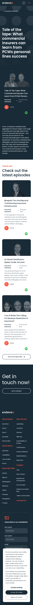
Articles (4, 473)
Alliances (19, 437)
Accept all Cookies (16, 592)
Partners (19, 432)
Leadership (19, 424)
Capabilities (6, 455)
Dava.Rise (5, 437)
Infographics (6, 499)
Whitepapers (6, 482)
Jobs (17, 470)
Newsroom (19, 460)
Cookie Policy (20, 568)
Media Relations (21, 456)
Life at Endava (20, 485)
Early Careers (20, 474)
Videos (4, 490)
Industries (5, 451)
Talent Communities (23, 496)
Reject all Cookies (16, 597)
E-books (4, 503)
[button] (23, 3)
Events (4, 463)
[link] (26, 112)
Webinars (5, 486)
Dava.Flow (5, 424)
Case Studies (6, 459)
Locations (19, 428)
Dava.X (4, 428)
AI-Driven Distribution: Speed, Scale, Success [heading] (14, 261)
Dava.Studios (6, 441)
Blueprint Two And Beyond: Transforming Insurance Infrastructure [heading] (16, 203)
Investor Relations (22, 452)
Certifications (20, 447)
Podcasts (5, 494)
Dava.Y (4, 432)
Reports (4, 477)
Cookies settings (16, 587)
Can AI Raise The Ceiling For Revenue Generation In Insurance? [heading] (16, 318)
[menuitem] (9, 424)
